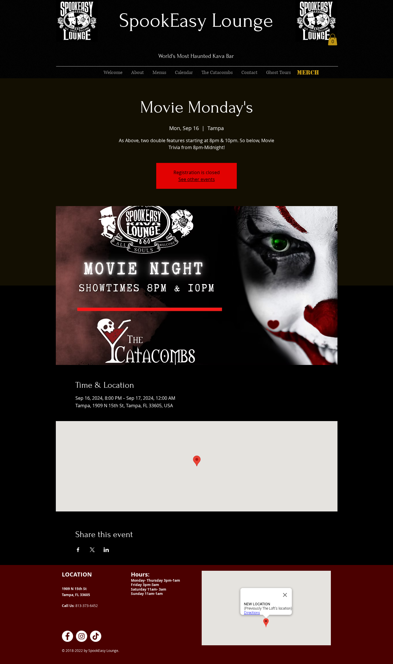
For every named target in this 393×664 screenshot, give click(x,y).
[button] (332, 39)
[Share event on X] (92, 549)
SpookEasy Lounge (196, 20)
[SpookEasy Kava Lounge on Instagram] (81, 636)
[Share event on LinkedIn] (106, 549)
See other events (196, 179)
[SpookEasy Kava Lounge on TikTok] (95, 636)
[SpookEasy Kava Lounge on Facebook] (67, 636)
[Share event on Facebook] (78, 549)
